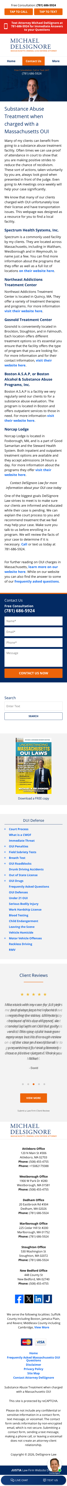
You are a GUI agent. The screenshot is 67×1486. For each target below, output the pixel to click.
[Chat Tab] (33, 743)
